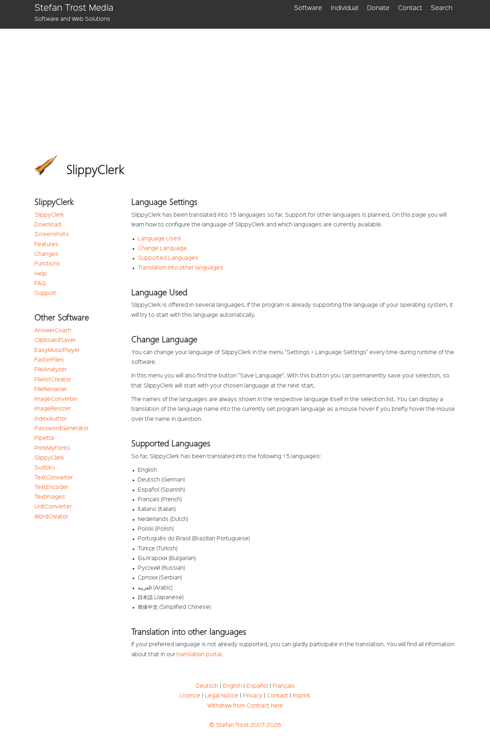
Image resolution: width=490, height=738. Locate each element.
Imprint (301, 696)
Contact (410, 8)
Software (308, 8)
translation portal (198, 654)
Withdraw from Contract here (245, 706)
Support (45, 293)
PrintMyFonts (52, 448)
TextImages (49, 497)
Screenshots (51, 234)
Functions (47, 264)
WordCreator (51, 517)
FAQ (40, 283)
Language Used (159, 238)
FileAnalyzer (50, 369)
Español (257, 686)
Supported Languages (168, 258)
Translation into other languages (180, 268)
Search (441, 8)
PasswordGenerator (61, 428)
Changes (46, 254)
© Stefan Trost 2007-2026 (245, 725)
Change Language (162, 248)
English (232, 686)
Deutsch (207, 686)
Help (40, 274)
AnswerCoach (52, 330)
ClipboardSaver (55, 340)
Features (46, 244)
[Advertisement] (249, 82)
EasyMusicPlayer (57, 350)
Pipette (44, 438)
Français (284, 686)
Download (47, 224)
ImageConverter (55, 399)
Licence (190, 696)
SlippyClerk (49, 215)
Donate (378, 8)
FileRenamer (50, 389)
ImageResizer (52, 409)
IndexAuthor (50, 419)
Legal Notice (221, 696)
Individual (344, 8)
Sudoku (44, 467)
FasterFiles (49, 360)
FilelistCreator (52, 379)
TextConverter (53, 477)
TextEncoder (51, 487)
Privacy (252, 696)
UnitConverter (53, 506)
